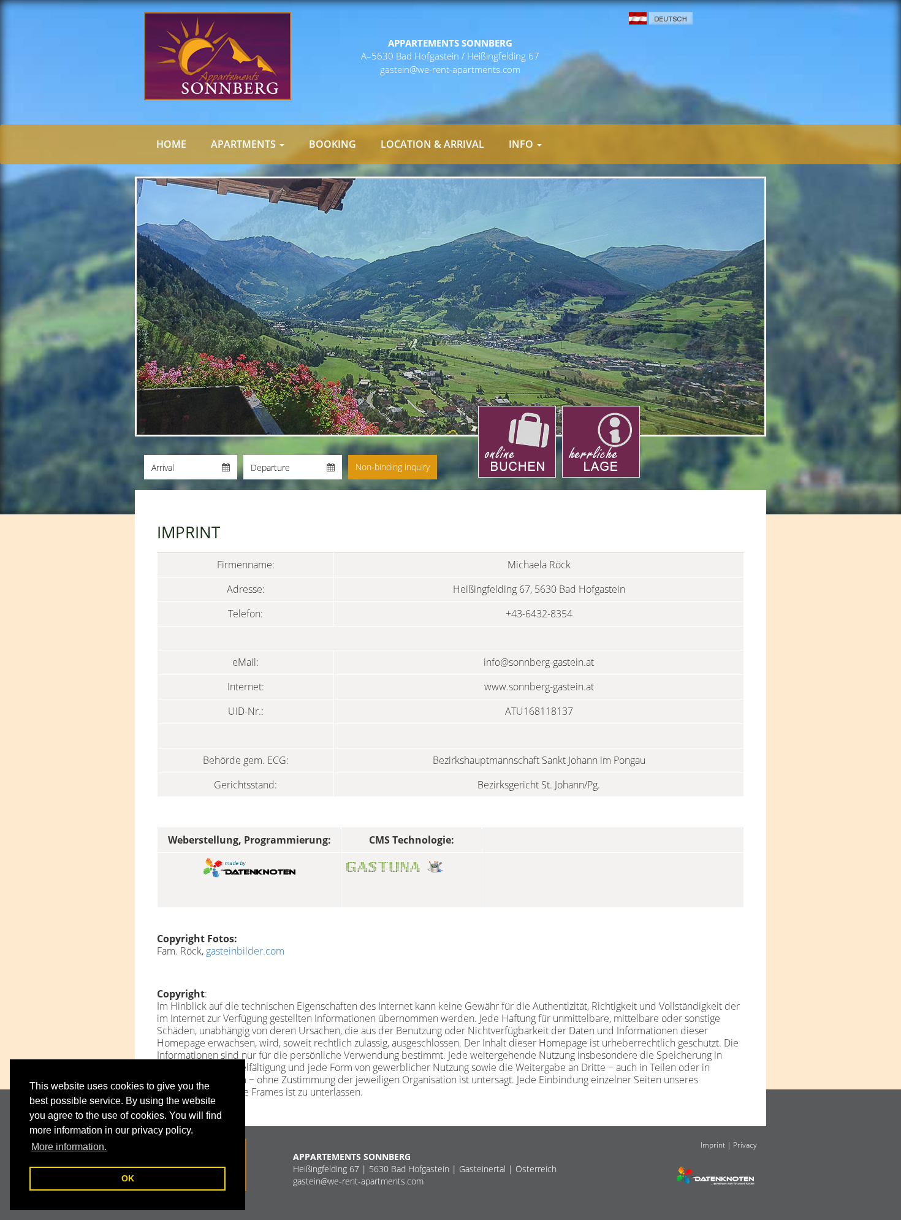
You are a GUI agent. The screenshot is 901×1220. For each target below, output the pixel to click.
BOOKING (332, 144)
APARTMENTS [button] (244, 144)
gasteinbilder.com (245, 951)
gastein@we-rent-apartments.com (450, 69)
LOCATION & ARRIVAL (432, 144)
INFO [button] (522, 144)
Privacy (745, 1144)
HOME (171, 144)
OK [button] (127, 1178)
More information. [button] (69, 1147)
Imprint (713, 1144)
